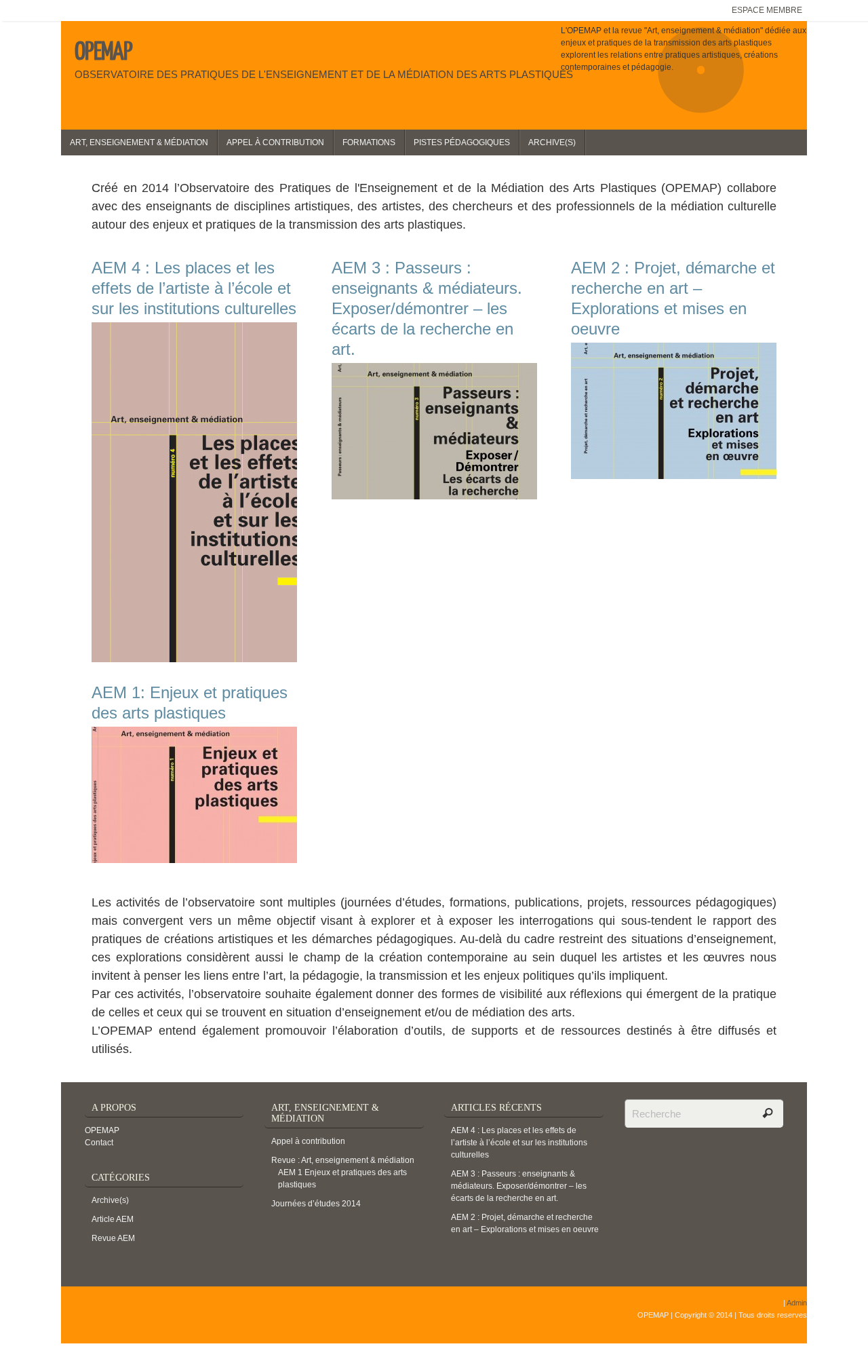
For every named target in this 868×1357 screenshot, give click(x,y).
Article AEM (113, 1219)
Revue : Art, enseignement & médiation (342, 1160)
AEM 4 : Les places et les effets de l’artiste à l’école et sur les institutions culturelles (519, 1143)
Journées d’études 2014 (316, 1203)
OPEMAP (103, 52)
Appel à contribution (308, 1141)
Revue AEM (113, 1238)
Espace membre (767, 10)
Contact (99, 1142)
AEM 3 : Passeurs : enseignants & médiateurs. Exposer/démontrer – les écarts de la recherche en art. (519, 1186)
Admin (797, 1303)
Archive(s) (110, 1200)
